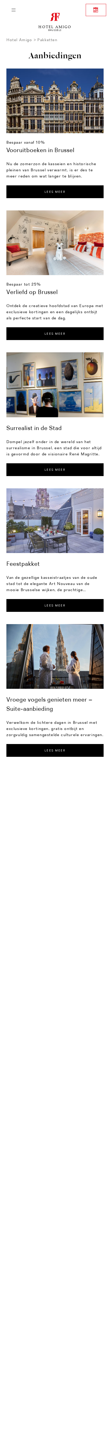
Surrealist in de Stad (34, 428)
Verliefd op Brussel (32, 292)
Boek (96, 10)
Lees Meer (55, 192)
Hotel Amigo (19, 39)
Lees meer (55, 333)
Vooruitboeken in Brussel (40, 150)
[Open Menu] (13, 10)
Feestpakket (23, 563)
